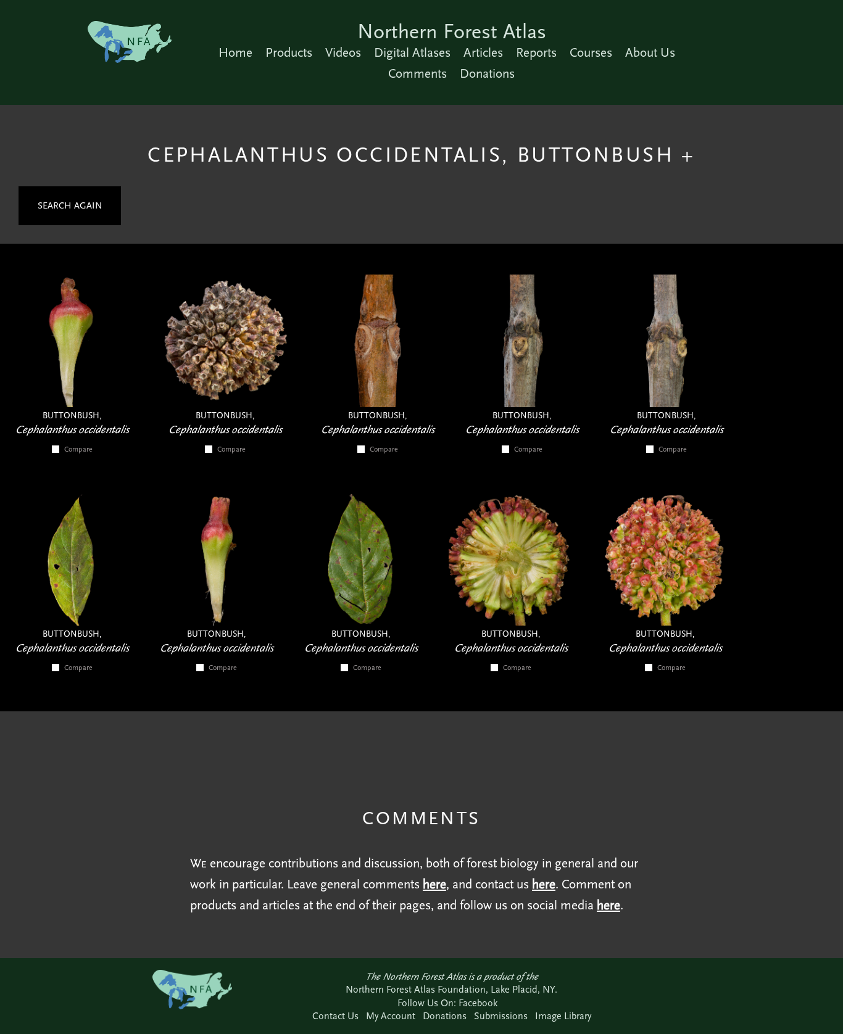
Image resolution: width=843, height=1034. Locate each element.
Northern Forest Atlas (451, 31)
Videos (343, 52)
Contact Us (335, 1016)
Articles (483, 52)
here (434, 884)
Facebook (478, 1003)
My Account (390, 1016)
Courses (591, 52)
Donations (487, 73)
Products (288, 52)
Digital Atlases (412, 52)
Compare (78, 449)
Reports (536, 52)
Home (235, 52)
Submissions (501, 1016)
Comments (417, 73)
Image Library (563, 1016)
